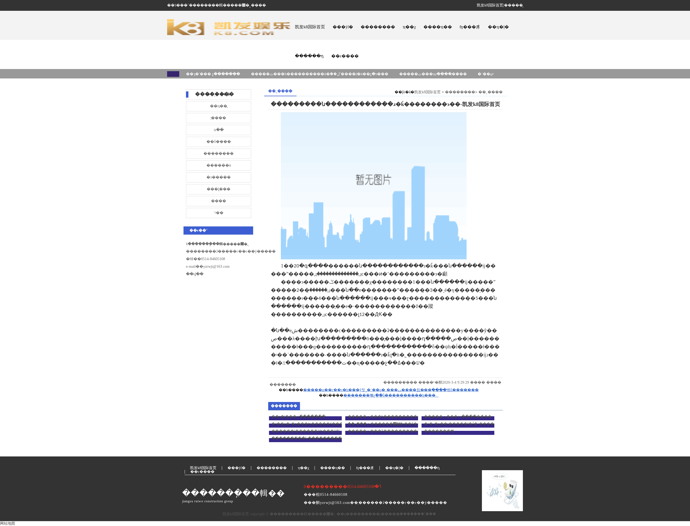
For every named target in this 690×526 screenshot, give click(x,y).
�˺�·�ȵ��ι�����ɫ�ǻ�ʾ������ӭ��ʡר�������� (484, 424)
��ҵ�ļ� (498, 27)
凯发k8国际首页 (490, 5)
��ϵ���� (345, 56)
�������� (378, 27)
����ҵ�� (437, 27)
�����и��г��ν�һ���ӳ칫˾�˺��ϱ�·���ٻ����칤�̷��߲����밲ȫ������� (391, 390)
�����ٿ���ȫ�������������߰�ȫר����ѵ (402, 431)
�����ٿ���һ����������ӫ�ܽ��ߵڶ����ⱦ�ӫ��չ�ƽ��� (319, 74)
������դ (309, 56)
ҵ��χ (409, 27)
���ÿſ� (343, 27)
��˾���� (490, 92)
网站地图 (7, 523)
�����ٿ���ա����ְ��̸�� (433, 74)
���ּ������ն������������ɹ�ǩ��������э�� (335, 438)
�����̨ (513, 5)
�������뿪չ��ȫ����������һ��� (391, 395)
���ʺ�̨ (421, 514)
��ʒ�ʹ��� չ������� (213, 74)
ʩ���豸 (470, 27)
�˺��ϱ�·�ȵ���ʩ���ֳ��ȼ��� (307, 424)
